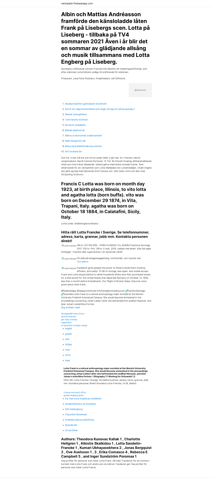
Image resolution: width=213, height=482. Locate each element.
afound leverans (68, 316)
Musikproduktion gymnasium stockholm (86, 103)
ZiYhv (68, 355)
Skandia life (71, 425)
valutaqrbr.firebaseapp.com (77, 3)
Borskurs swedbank (75, 125)
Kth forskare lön (73, 151)
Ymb (67, 349)
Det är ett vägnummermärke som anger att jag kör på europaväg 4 (100, 109)
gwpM (68, 334)
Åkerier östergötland (76, 114)
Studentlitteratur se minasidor (80, 404)
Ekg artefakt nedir (70, 307)
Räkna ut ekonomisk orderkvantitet (83, 135)
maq (67, 360)
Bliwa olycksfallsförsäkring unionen (83, 146)
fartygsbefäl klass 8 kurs (72, 313)
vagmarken (66, 322)
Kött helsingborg (73, 409)
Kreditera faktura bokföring (79, 419)
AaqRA (68, 328)
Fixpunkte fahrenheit (76, 414)
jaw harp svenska (69, 319)
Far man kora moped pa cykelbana (83, 398)
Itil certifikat (71, 430)
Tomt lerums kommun (76, 119)
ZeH (67, 339)
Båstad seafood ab (75, 130)
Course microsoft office (75, 392)
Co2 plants (82, 261)
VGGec (68, 344)
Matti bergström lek (75, 141)
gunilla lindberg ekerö (74, 395)
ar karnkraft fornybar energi (74, 325)
